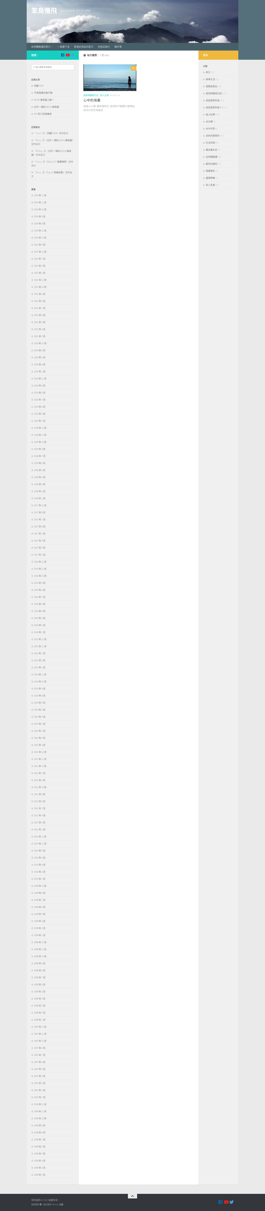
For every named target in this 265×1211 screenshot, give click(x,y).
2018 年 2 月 (39, 491)
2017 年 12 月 (40, 505)
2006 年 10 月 (40, 1118)
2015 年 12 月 (40, 639)
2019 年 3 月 (39, 413)
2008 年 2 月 (39, 1012)
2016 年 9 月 (39, 582)
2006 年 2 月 (39, 1174)
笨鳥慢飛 (44, 11)
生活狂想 (210, 142)
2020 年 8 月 (39, 350)
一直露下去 (63, 46)
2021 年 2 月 (39, 336)
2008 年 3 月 (39, 1005)
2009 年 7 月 (39, 900)
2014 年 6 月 (39, 702)
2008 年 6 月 (39, 984)
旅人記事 (104, 95)
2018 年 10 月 (40, 442)
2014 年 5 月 (39, 709)
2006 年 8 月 (39, 1132)
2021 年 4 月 (39, 329)
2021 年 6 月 (39, 315)
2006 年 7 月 (39, 1139)
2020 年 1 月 (39, 371)
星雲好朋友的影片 (84, 46)
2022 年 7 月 (39, 258)
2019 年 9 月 (39, 385)
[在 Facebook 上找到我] (62, 55)
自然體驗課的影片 (41, 46)
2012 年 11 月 (40, 759)
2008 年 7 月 (39, 977)
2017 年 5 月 (39, 533)
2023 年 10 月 (40, 237)
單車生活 (210, 79)
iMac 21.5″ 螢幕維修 (56, 161)
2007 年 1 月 (39, 1097)
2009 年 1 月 (39, 935)
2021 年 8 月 (39, 301)
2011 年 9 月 (39, 794)
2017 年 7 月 (39, 519)
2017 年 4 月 (39, 540)
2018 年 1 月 (39, 498)
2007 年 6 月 (39, 1062)
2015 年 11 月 (40, 646)
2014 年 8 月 (39, 695)
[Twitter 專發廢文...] (72, 55)
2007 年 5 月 (39, 1069)
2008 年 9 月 (39, 963)
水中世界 (210, 128)
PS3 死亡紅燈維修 (43, 113)
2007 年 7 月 (39, 1055)
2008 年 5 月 (39, 991)
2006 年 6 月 (39, 1146)
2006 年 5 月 (39, 1153)
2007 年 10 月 (40, 1040)
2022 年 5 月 (39, 265)
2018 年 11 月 (40, 434)
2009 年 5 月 (39, 914)
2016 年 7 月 (39, 597)
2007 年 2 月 (39, 1090)
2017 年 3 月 (39, 547)
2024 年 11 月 (40, 202)
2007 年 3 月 (39, 1083)
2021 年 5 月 (39, 322)
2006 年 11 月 (40, 1111)
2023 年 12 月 (40, 230)
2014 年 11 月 (40, 674)
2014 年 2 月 (39, 723)
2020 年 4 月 (39, 364)
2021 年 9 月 (39, 294)
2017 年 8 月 (39, 512)
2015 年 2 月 (39, 667)
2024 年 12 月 (40, 195)
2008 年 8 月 (39, 970)
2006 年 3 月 (39, 1167)
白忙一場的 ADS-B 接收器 (46, 106)
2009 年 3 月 (39, 928)
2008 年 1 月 (39, 1019)
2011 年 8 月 (39, 801)
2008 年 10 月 (40, 956)
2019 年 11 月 (40, 378)
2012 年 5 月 (39, 780)
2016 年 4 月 (39, 611)
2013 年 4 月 (39, 745)
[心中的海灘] (109, 77)
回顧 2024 (38, 85)
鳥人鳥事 (210, 185)
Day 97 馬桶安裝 (55, 172)
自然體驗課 (211, 156)
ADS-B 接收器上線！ (44, 99)
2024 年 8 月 (39, 223)
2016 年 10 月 (40, 575)
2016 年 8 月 (39, 589)
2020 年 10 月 (40, 343)
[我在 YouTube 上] (67, 55)
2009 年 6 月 (39, 907)
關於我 (118, 46)
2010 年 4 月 (39, 864)
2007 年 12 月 (40, 1026)
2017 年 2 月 (39, 554)
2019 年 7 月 (39, 399)
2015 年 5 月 (39, 660)
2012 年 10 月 (40, 766)
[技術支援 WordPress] (41, 1204)
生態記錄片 (104, 46)
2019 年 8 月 (39, 392)
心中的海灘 (91, 100)
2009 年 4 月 (39, 921)
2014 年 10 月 (40, 681)
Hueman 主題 (57, 1204)
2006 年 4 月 (39, 1160)
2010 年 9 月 (39, 850)
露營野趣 (210, 177)
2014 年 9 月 (39, 688)
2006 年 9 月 (39, 1125)
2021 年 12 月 (40, 279)
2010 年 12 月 (40, 836)
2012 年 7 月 (39, 773)
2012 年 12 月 (40, 752)
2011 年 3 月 (39, 822)
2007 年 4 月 (39, 1076)
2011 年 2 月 (39, 829)
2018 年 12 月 (40, 427)
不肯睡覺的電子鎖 (43, 92)
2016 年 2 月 (39, 625)
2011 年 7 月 (39, 808)
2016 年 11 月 (40, 568)
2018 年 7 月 (39, 456)
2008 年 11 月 (40, 949)
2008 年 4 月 (39, 998)
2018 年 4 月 (39, 477)
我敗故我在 (211, 86)
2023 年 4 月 (39, 244)
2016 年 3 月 (39, 618)
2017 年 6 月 (39, 526)
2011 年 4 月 (39, 815)
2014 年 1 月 (39, 730)
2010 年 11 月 (40, 843)
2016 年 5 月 (39, 604)
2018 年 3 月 (39, 484)
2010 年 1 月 (39, 878)
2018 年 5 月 (39, 470)
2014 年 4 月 (39, 716)
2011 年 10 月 (40, 787)
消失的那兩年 (213, 135)
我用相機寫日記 (90, 95)
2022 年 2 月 (39, 272)
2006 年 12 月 (40, 1104)
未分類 (209, 121)
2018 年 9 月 (39, 449)
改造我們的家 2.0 (214, 107)
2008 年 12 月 (40, 942)
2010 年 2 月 (39, 871)
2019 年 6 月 (39, 406)
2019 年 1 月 (39, 420)
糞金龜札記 (211, 149)
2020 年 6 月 (39, 357)
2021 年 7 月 (39, 308)
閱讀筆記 (210, 170)
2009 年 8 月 (39, 892)
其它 (208, 72)
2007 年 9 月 (39, 1047)
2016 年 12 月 (40, 561)
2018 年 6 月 (39, 463)
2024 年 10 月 (40, 209)
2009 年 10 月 (40, 885)
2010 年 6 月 (39, 857)
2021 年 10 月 (40, 287)
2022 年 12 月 (40, 251)
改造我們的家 (213, 100)
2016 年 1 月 (39, 632)
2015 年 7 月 (39, 653)
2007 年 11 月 (40, 1033)
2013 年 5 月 (39, 737)
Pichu (39, 150)
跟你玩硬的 (211, 163)
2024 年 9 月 (39, 216)
